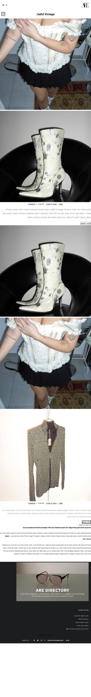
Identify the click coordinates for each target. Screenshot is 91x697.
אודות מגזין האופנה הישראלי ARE (77, 629)
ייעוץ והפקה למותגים (82, 616)
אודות (67, 640)
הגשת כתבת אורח (83, 626)
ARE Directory (84, 619)
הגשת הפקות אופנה (82, 622)
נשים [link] (61, 204)
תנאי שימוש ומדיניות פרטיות (55, 640)
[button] (6, 5)
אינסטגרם (31, 204)
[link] (44, 640)
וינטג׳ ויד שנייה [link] (51, 204)
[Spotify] (38, 640)
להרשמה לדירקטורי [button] (85, 525)
